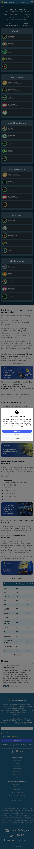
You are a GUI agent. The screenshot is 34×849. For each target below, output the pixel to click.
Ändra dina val (17, 434)
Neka (17, 438)
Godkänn (17, 431)
